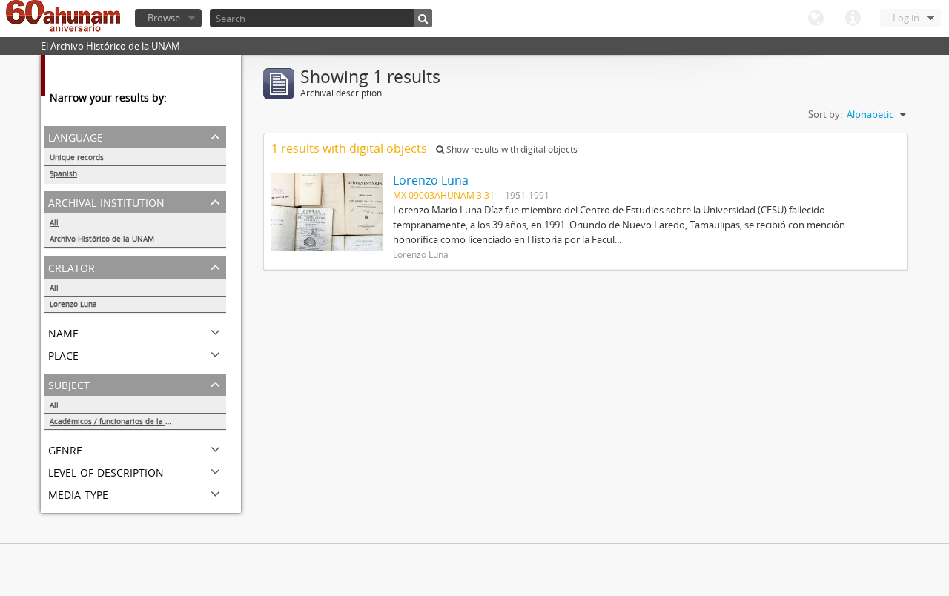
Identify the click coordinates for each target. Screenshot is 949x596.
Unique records (77, 157)
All (54, 222)
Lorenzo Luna (73, 304)
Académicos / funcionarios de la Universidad (129, 421)
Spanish (63, 173)
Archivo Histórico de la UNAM (102, 239)
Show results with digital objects (511, 149)
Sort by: (825, 114)
